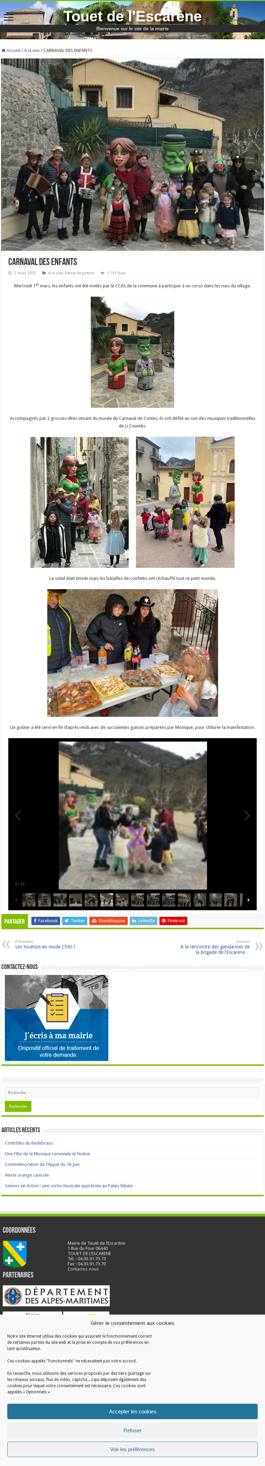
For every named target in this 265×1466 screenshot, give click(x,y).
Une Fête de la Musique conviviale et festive (47, 1153)
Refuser (132, 1430)
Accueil (13, 50)
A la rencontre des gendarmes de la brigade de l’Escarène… (215, 947)
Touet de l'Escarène (132, 16)
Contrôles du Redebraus (29, 1143)
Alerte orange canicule (27, 1175)
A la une (32, 50)
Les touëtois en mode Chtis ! (45, 944)
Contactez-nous (83, 1269)
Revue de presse (79, 273)
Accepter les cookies (132, 1411)
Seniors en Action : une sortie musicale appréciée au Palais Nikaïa (68, 1185)
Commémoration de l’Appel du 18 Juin (42, 1164)
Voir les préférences (132, 1449)
